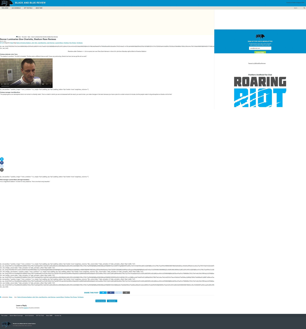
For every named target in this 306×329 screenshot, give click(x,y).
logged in (26, 308)
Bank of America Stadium (23, 43)
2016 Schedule (16, 8)
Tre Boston (79, 43)
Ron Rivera (72, 43)
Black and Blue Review (7, 3)
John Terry (34, 43)
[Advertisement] (107, 22)
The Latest (5, 8)
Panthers (66, 43)
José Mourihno (42, 43)
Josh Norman (51, 43)
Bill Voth (2, 43)
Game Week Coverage (16, 315)
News (29, 37)
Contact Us (58, 315)
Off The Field (28, 8)
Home (19, 37)
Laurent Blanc (59, 43)
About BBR (39, 8)
